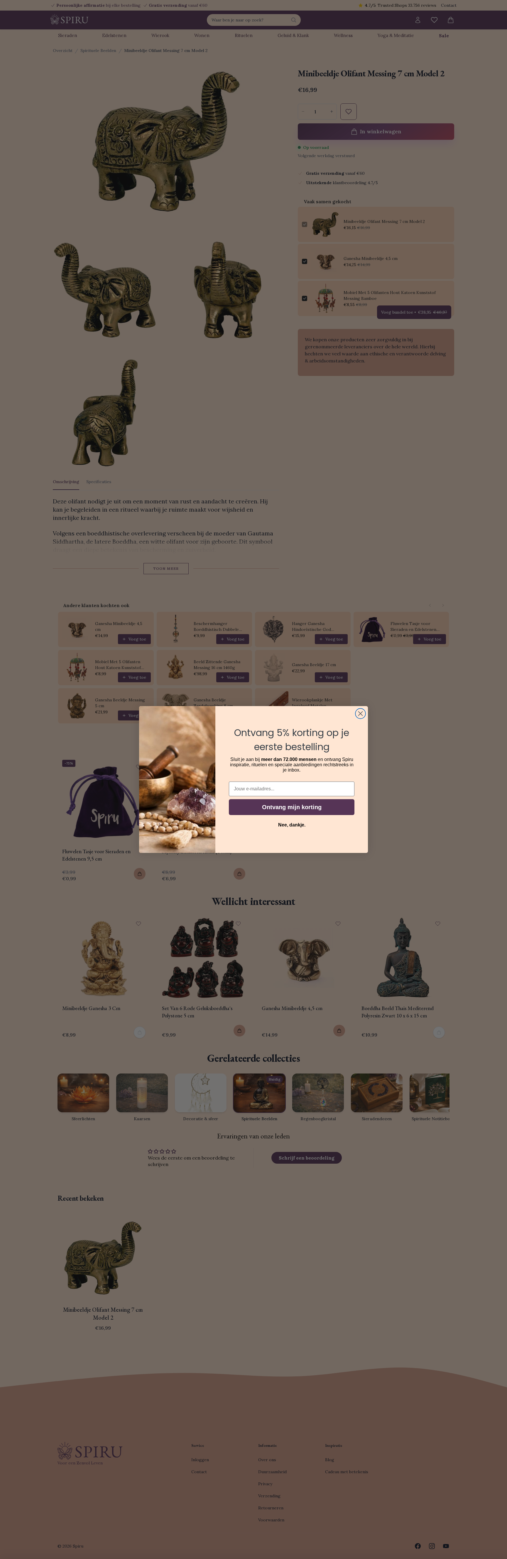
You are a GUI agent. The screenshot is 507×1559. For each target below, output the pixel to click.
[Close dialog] (360, 713)
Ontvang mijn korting (292, 807)
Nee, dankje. (291, 824)
